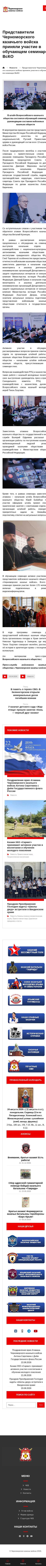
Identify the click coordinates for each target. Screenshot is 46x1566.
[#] (15, 1331)
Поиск (41, 1405)
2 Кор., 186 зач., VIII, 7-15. (19, 1125)
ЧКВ (27, 1485)
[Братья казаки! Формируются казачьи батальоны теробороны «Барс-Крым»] (25, 1202)
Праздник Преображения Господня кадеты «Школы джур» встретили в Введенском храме (26, 1382)
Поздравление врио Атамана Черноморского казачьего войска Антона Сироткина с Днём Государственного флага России (26, 1354)
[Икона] (26, 1098)
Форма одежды (27, 1514)
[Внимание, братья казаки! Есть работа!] (25, 1148)
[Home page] (4, 68)
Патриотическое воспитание (18, 857)
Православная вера (25, 854)
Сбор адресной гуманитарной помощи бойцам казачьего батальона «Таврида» (26, 1186)
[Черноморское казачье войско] (13, 9)
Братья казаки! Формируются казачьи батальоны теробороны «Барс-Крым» (25, 1214)
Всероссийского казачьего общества (22, 659)
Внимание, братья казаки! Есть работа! (25, 1159)
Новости (30, 676)
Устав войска (27, 1511)
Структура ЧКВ (27, 1518)
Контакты (27, 1493)
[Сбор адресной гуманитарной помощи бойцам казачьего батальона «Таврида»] (25, 1174)
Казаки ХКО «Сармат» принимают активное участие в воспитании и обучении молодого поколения (26, 1369)
